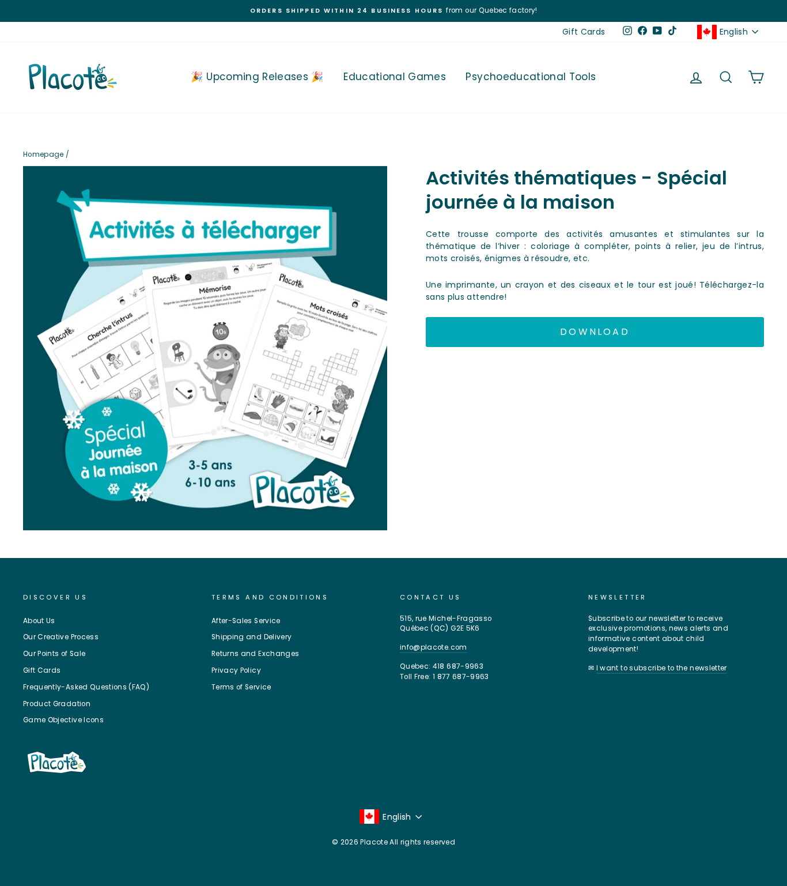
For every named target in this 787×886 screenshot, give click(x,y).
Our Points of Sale (54, 653)
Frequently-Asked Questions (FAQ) (86, 687)
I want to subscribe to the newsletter (661, 668)
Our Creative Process (61, 637)
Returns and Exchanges (255, 653)
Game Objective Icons (63, 720)
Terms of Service (241, 687)
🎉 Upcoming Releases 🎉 (257, 77)
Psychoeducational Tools (531, 77)
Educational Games (394, 77)
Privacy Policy (236, 670)
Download (595, 331)
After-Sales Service (246, 620)
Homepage (43, 154)
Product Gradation (56, 703)
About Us (39, 620)
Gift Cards (584, 31)
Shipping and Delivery (251, 637)
